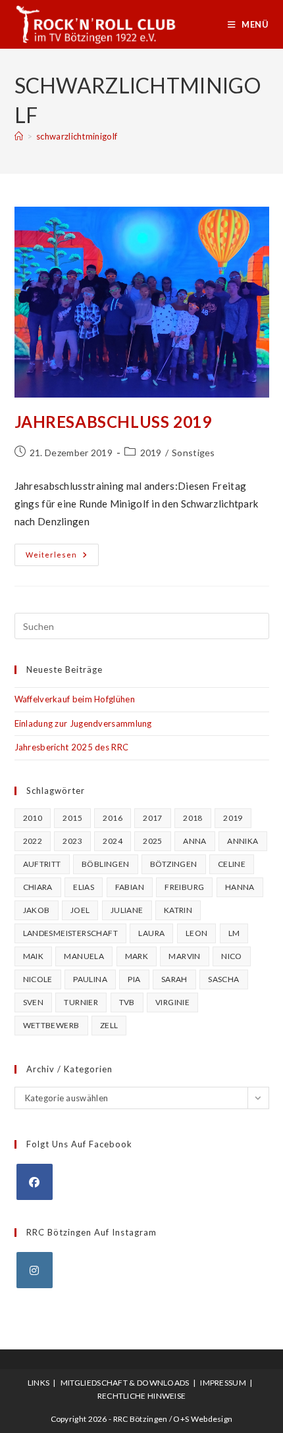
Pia (134, 979)
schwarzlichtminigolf (76, 136)
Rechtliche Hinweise (141, 1396)
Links (39, 1383)
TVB (127, 1002)
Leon (197, 933)
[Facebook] (34, 1182)
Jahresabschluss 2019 (113, 421)
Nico (231, 956)
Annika (242, 841)
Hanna (240, 887)
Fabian (129, 887)
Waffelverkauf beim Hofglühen (74, 699)
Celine (231, 864)
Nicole (38, 979)
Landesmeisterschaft (70, 933)
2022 (33, 841)
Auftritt (42, 864)
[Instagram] (34, 1270)
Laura (151, 933)
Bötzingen (173, 864)
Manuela (84, 956)
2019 (151, 452)
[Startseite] (18, 136)
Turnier (81, 1002)
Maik (33, 956)
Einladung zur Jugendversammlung (83, 723)
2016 (112, 818)
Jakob (36, 910)
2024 (112, 841)
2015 (72, 818)
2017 (153, 818)
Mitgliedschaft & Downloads (125, 1383)
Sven (33, 1002)
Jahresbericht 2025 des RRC (71, 747)
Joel (80, 910)
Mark (137, 956)
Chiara (38, 887)
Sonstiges (193, 452)
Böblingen (106, 864)
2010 (33, 818)
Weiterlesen (62, 557)
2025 (153, 841)
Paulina (90, 979)
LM (234, 933)
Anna (195, 841)
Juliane (127, 910)
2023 (72, 841)
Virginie (172, 1002)
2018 (193, 818)
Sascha (223, 979)
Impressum (223, 1383)
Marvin (184, 956)
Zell (109, 1025)
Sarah (174, 979)
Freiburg (184, 887)
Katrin (178, 910)
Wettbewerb (51, 1025)
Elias (83, 887)
